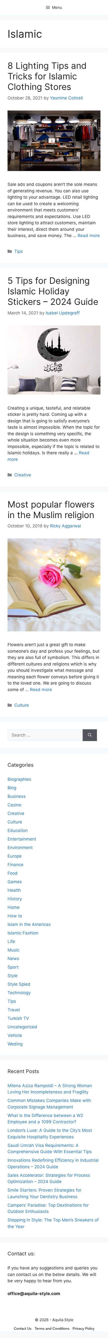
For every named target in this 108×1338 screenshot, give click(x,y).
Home (14, 907)
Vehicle (15, 1035)
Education (18, 830)
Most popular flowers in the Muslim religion (51, 509)
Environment (20, 847)
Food (13, 873)
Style (13, 975)
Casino (14, 804)
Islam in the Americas (29, 924)
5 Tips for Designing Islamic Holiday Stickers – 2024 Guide (53, 291)
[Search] (90, 735)
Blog (12, 787)
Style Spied (19, 984)
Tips (18, 251)
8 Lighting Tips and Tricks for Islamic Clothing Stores (47, 76)
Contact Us (22, 1328)
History (15, 898)
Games (15, 881)
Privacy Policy (83, 1328)
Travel (14, 1009)
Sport (13, 967)
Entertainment (22, 839)
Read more (89, 235)
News (13, 958)
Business (17, 796)
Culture (21, 705)
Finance (15, 864)
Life (11, 941)
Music (13, 950)
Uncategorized (22, 1026)
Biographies (19, 779)
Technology (19, 992)
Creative (22, 474)
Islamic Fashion (23, 932)
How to (15, 915)
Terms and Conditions (52, 1328)
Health (14, 890)
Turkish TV (18, 1018)
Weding (15, 1043)
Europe (15, 856)
